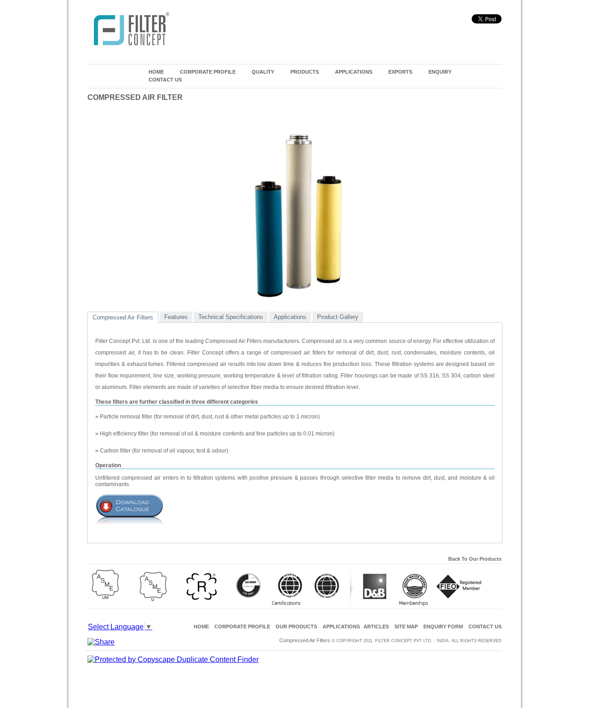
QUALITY (263, 72)
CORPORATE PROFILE (208, 72)
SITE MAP (406, 626)
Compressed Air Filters (122, 317)
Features (176, 316)
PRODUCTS (304, 72)
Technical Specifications (230, 316)
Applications (290, 316)
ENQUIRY (439, 72)
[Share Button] (101, 642)
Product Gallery (337, 316)
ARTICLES (376, 626)
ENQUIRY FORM (443, 626)
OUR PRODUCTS (296, 626)
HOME (156, 72)
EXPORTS (400, 72)
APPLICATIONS (353, 72)
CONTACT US (165, 79)
